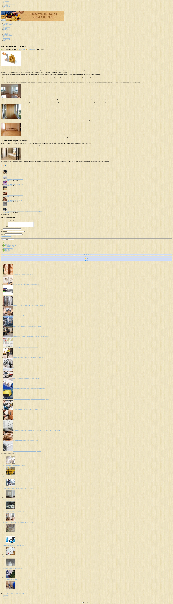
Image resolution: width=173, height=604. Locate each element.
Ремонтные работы (7, 24)
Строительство (6, 27)
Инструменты (6, 6)
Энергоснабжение (7, 34)
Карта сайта (6, 596)
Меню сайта (3, 42)
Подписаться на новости (9, 2)
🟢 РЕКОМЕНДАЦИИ (8, 246)
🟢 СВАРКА (6, 244)
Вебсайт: (3, 234)
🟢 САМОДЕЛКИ (7, 242)
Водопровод (6, 29)
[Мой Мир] (5, 165)
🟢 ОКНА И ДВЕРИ (8, 249)
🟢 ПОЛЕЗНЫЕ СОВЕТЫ (9, 245)
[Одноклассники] (3, 165)
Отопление (5, 32)
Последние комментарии (9, 4)
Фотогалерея (6, 7)
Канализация (6, 30)
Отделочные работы (8, 23)
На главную (6, 1)
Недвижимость (6, 39)
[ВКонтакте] (1, 165)
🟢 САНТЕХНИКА (8, 248)
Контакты (5, 598)
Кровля (5, 28)
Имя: (2, 229)
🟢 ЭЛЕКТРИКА (7, 250)
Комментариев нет (32, 49)
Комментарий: (4, 226)
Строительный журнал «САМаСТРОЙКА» (17, 593)
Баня (4, 40)
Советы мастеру (7, 38)
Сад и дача (5, 5)
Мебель (5, 36)
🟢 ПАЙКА (6, 251)
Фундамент (6, 33)
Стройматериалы (7, 25)
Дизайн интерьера (7, 35)
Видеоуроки (6, 9)
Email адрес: (4, 231)
